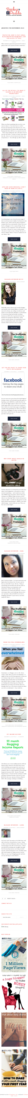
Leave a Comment (21, 281)
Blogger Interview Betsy (14, 279)
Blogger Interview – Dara (14, 551)
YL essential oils (17, 82)
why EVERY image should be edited (14, 459)
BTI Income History (14, 734)
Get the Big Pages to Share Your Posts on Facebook (14, 368)
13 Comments (21, 371)
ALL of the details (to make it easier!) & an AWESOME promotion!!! (14, 92)
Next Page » (11, 898)
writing (24, 726)
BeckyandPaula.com (13, 1094)
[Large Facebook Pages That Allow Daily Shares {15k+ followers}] (14, 1046)
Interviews (17, 359)
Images (17, 541)
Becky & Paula (14, 11)
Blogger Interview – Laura (14, 825)
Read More (14, 50)
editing (15, 543)
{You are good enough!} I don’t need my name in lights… (14, 187)
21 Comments (21, 736)
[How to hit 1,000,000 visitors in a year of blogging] (14, 972)
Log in (15, 1095)
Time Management (19, 725)
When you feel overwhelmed (14, 642)
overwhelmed (11, 726)
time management (18, 726)
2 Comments (23, 462)
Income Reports (17, 815)
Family (17, 271)
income (17, 817)
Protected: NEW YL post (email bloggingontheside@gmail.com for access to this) (14, 36)
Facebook (17, 450)
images (18, 543)
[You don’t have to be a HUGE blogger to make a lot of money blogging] (14, 1009)
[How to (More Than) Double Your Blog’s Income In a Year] (14, 1086)
